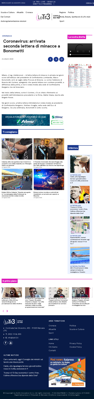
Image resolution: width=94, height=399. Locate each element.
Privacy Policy (76, 343)
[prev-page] (3, 311)
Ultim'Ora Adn (75, 175)
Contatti (52, 350)
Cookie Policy (76, 347)
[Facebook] (50, 59)
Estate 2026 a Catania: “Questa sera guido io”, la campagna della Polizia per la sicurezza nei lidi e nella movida (16, 194)
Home (51, 343)
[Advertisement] (80, 103)
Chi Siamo (53, 347)
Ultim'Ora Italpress (77, 266)
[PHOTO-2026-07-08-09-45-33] (80, 89)
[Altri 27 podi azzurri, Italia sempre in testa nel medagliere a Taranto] (80, 255)
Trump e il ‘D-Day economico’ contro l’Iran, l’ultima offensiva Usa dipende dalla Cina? (79, 210)
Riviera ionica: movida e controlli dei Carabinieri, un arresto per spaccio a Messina (46, 194)
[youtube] (11, 343)
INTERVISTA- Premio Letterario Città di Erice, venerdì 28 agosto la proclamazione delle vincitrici (12, 301)
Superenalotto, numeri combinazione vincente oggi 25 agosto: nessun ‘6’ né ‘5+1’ (79, 241)
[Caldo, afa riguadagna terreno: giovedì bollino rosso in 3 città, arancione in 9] (80, 164)
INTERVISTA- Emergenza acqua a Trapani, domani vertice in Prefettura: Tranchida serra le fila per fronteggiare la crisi (81, 301)
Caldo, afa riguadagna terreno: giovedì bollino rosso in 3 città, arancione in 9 (79, 180)
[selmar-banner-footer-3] (33, 128)
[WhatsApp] (61, 59)
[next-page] (7, 311)
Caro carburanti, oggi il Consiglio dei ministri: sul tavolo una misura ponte (23, 360)
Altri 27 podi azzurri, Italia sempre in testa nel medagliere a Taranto (79, 270)
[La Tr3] (48, 16)
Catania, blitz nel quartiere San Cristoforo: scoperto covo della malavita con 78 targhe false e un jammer (16, 163)
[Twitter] (56, 59)
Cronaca (7, 36)
